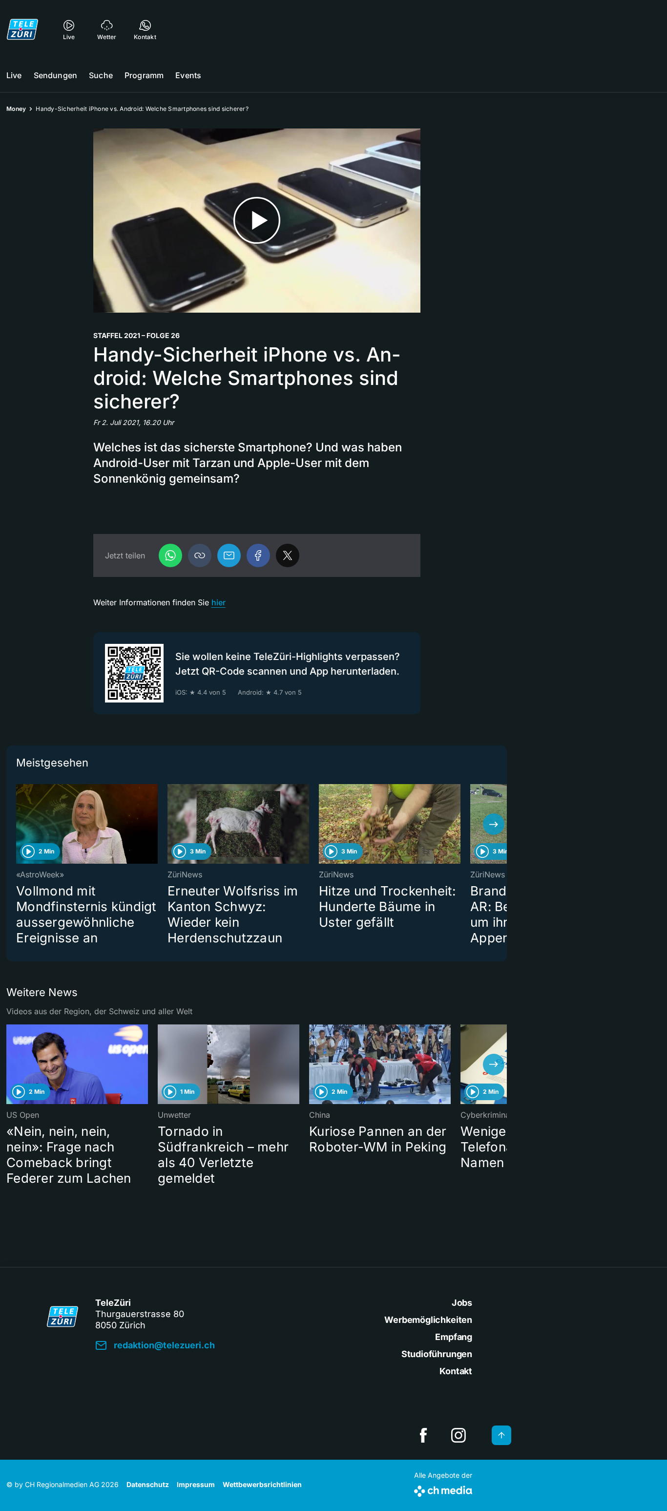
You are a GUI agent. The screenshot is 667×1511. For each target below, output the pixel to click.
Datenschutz (147, 1484)
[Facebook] (258, 555)
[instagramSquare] (458, 1435)
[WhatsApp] (170, 555)
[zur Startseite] (22, 29)
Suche (101, 75)
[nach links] (19, 824)
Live (14, 75)
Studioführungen (436, 1354)
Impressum (196, 1484)
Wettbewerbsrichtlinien (262, 1484)
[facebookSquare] (423, 1435)
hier (218, 602)
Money (16, 108)
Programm (144, 75)
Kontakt (455, 1371)
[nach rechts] (493, 824)
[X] (287, 555)
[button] (199, 555)
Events (188, 75)
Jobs (462, 1303)
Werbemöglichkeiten (428, 1320)
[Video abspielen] (256, 220)
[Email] (229, 555)
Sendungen (55, 75)
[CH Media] (443, 1489)
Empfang (453, 1337)
